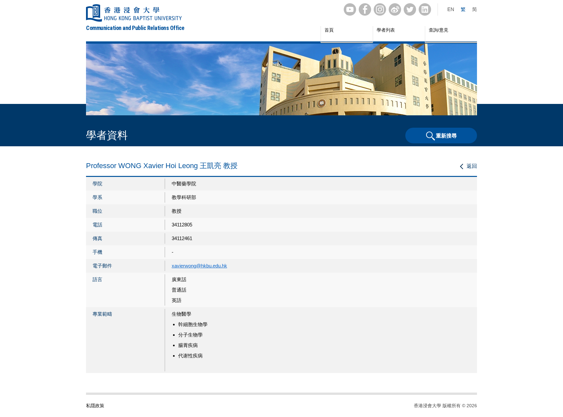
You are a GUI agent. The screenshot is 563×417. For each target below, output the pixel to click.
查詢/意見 (438, 30)
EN (450, 9)
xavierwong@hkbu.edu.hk (199, 265)
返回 (472, 166)
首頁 (329, 30)
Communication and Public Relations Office (135, 27)
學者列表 (386, 30)
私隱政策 (95, 405)
